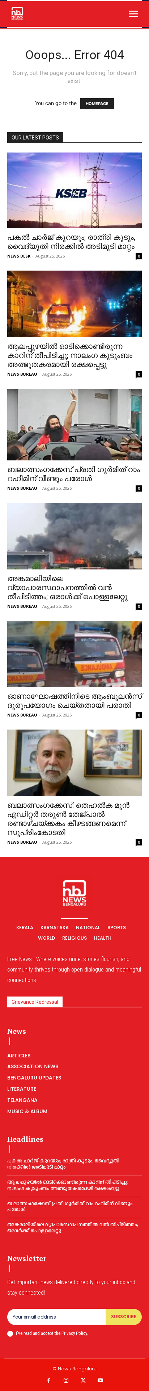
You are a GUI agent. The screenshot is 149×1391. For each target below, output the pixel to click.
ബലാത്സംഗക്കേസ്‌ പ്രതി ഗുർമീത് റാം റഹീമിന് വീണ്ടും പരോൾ (73, 474)
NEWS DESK (18, 256)
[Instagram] (66, 1381)
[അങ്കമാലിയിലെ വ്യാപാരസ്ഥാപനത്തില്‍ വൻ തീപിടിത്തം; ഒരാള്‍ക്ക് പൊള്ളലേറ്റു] (74, 536)
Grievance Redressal (35, 1002)
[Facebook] (49, 1381)
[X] (83, 1381)
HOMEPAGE (97, 103)
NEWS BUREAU (22, 374)
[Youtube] (100, 1381)
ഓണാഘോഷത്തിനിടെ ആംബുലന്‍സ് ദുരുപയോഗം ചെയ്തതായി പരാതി (74, 701)
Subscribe (123, 1316)
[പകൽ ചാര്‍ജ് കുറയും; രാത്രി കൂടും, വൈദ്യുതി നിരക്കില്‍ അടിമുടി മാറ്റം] (74, 190)
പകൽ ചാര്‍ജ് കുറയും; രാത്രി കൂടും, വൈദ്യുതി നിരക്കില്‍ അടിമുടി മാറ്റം (71, 242)
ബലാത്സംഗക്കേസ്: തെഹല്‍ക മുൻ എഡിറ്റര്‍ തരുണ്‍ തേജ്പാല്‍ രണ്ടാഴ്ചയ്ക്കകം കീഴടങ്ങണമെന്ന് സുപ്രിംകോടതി (68, 819)
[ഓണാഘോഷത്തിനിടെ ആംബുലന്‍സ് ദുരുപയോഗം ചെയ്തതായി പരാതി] (74, 654)
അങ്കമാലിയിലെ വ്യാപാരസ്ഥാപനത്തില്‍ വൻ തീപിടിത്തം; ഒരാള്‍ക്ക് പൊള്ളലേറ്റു (67, 587)
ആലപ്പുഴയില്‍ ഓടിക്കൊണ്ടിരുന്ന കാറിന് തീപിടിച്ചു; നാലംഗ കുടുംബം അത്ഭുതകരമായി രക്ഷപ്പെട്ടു (69, 355)
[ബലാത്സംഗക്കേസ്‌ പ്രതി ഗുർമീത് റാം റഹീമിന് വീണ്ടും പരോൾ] (74, 424)
